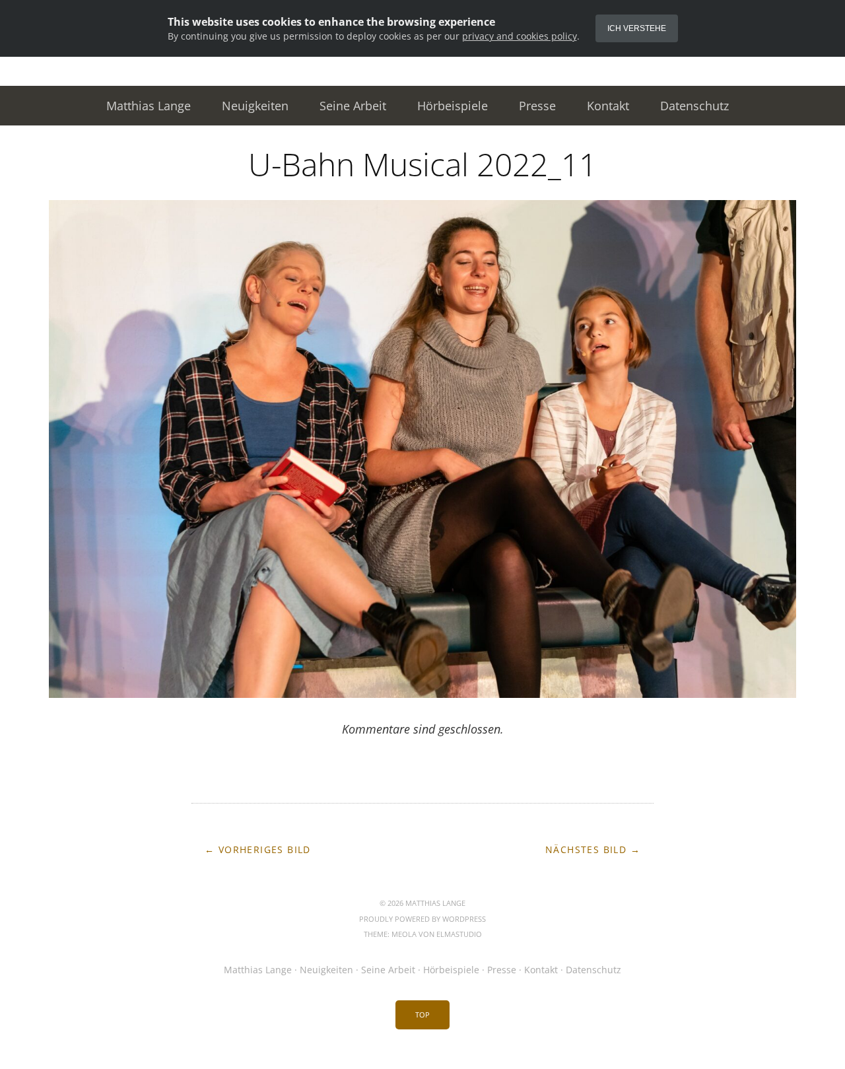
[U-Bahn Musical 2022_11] (422, 694)
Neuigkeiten (255, 106)
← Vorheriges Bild (258, 849)
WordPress (464, 919)
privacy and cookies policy (519, 36)
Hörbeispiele (452, 106)
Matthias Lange (148, 106)
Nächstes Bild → (592, 849)
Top (422, 1014)
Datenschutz (694, 106)
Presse (537, 106)
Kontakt (608, 106)
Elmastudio (459, 934)
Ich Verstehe (636, 28)
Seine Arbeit (353, 106)
